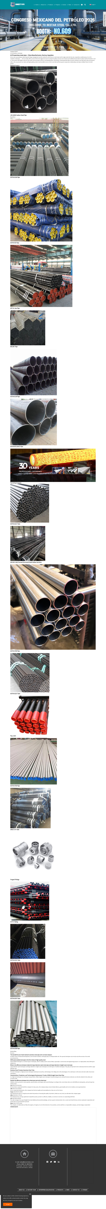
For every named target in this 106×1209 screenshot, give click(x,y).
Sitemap (30, 1167)
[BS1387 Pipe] (27, 327)
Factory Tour (31, 1190)
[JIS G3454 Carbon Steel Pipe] (33, 89)
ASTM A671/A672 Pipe (16, 446)
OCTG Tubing (14, 922)
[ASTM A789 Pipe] (53, 607)
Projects (57, 4)
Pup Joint (13, 736)
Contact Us (77, 4)
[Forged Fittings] (33, 855)
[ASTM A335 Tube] (27, 979)
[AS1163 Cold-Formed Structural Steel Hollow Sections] (27, 543)
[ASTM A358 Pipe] (33, 1023)
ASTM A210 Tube (15, 693)
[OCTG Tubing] (29, 901)
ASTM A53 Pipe (14, 243)
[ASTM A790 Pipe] (33, 761)
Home (37, 4)
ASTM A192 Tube (15, 960)
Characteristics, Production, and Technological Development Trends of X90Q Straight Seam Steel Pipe (37, 1075)
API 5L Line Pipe (15, 308)
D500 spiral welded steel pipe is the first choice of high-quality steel (28, 1060)
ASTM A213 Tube (15, 524)
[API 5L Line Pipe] (41, 275)
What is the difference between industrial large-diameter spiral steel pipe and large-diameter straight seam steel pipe (41, 1065)
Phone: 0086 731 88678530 (24, 1164)
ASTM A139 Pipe (15, 396)
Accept (7, 1204)
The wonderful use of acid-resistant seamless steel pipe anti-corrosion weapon (31, 1055)
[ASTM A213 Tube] (29, 503)
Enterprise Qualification (46, 1190)
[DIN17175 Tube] (30, 808)
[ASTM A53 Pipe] (41, 210)
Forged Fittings (14, 879)
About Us (43, 4)
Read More (12, 117)
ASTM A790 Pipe (15, 786)
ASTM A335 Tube (15, 998)
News (69, 4)
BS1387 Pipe (14, 346)
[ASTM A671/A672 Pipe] (33, 422)
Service (64, 4)
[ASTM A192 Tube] (27, 941)
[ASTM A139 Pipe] (33, 372)
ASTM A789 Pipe (15, 651)
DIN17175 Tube (14, 829)
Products (50, 4)
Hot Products (25, 1167)
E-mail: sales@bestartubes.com (24, 1162)
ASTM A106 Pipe (15, 177)
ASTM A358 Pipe (15, 1048)
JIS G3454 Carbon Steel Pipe (18, 115)
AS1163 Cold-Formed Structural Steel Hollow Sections (26, 562)
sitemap (84, 1190)
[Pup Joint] (29, 715)
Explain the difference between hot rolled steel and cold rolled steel (28, 1080)
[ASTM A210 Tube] (30, 672)
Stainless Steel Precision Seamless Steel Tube (22, 1070)
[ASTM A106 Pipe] (39, 146)
